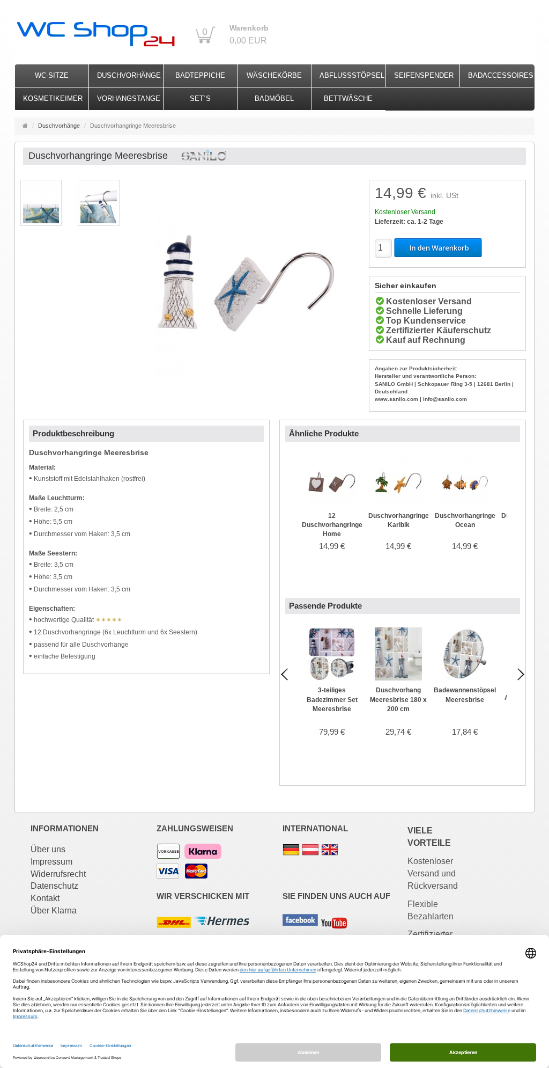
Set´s (200, 98)
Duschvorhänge (129, 75)
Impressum (51, 861)
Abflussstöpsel (352, 75)
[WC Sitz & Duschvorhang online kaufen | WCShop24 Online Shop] (94, 31)
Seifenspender (424, 75)
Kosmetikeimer (53, 98)
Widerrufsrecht (58, 874)
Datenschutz (54, 885)
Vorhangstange (128, 98)
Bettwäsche (348, 98)
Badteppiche (200, 75)
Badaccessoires (500, 75)
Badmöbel (274, 98)
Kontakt (45, 898)
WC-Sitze (52, 75)
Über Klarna (54, 910)
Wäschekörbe (274, 75)
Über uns (48, 849)
